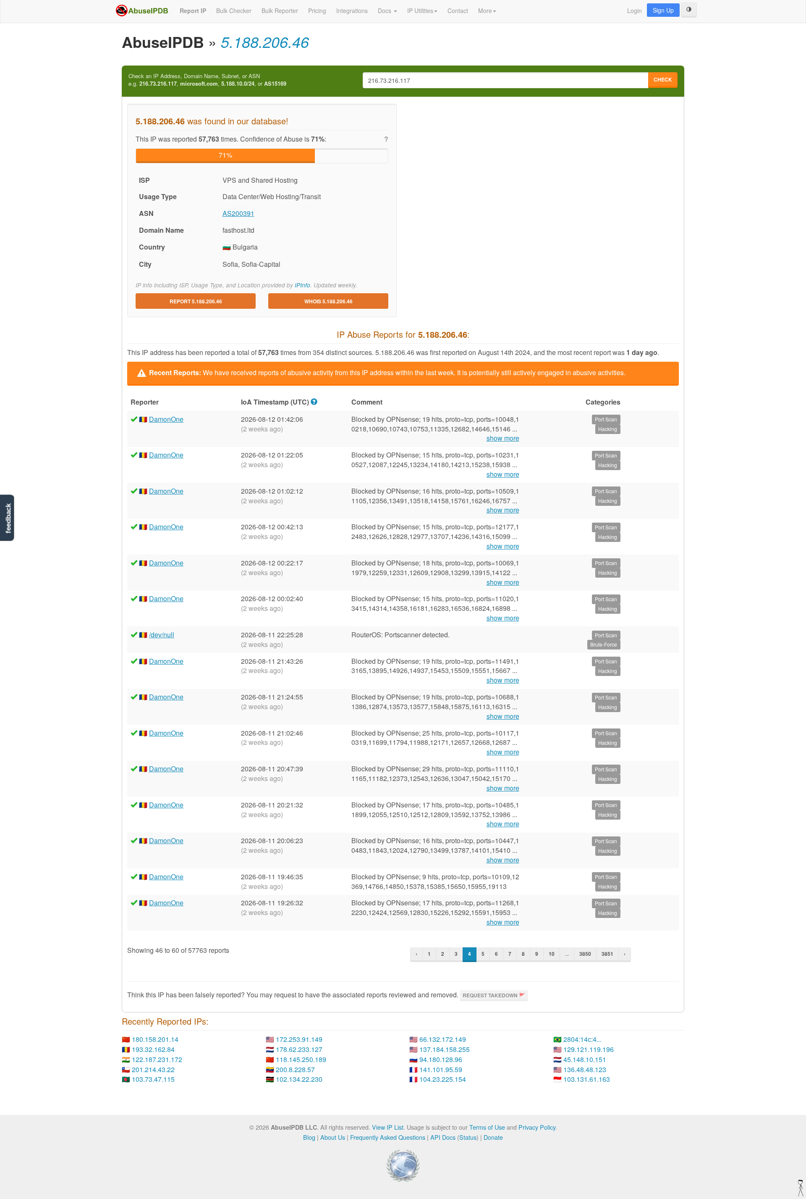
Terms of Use (487, 1127)
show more (503, 438)
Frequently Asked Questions (387, 1137)
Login (634, 10)
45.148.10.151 (584, 1059)
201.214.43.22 (153, 1069)
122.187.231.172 (157, 1059)
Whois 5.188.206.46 (328, 301)
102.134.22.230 (299, 1079)
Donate (493, 1137)
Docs (385, 10)
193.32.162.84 (153, 1049)
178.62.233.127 (299, 1049)
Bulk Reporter (280, 10)
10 (552, 953)
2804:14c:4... (582, 1039)
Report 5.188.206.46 (196, 301)
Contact (457, 10)
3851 (607, 953)
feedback (8, 518)
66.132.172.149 (442, 1039)
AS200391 (238, 213)
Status (467, 1137)
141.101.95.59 (440, 1069)
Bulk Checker (233, 10)
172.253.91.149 (299, 1039)
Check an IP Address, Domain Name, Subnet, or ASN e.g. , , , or (207, 80)
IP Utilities (420, 10)
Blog (309, 1137)
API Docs (442, 1137)
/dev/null (161, 634)
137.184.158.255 (444, 1049)
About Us (332, 1137)
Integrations (352, 10)
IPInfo (302, 285)
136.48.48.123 (584, 1069)
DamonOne (166, 419)
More (485, 10)
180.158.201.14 (155, 1039)
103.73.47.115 (153, 1079)
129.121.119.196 (588, 1049)
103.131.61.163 (586, 1079)
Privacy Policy (536, 1127)
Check (663, 79)
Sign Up (663, 10)
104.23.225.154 (442, 1079)
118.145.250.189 (301, 1059)
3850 (585, 953)
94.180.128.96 (440, 1059)
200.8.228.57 (295, 1069)
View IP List (387, 1127)
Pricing (317, 10)
